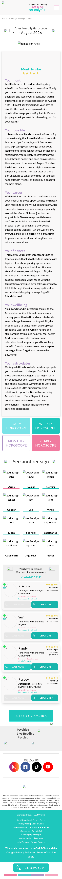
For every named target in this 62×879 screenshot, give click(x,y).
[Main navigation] (56, 7)
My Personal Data (20, 827)
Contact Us (25, 831)
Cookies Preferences (39, 827)
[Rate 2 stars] (27, 73)
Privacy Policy (24, 823)
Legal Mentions (24, 820)
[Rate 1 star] (24, 73)
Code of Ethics (38, 823)
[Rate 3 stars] (31, 73)
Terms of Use (39, 820)
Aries (30, 18)
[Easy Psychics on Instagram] (14, 767)
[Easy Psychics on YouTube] (48, 767)
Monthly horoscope (17, 18)
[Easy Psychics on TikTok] (37, 767)
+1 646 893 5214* (31, 577)
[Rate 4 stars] (34, 73)
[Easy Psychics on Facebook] (25, 767)
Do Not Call (37, 831)
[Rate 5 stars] (38, 73)
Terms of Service (46, 852)
